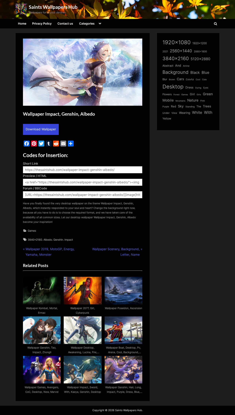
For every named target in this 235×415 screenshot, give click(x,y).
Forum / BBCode (35, 188)
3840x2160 (35, 239)
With (208, 112)
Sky (181, 106)
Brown (172, 79)
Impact (68, 239)
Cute (204, 79)
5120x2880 (200, 59)
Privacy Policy (42, 23)
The (198, 106)
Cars (180, 79)
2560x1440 (181, 50)
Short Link (30, 163)
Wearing (184, 113)
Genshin (58, 239)
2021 (165, 51)
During (198, 87)
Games (32, 230)
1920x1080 (176, 42)
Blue (205, 72)
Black (195, 72)
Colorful (190, 79)
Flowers (167, 94)
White (197, 112)
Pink (202, 100)
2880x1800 (200, 51)
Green (208, 94)
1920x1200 (199, 43)
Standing (190, 106)
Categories (87, 23)
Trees (207, 106)
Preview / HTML (35, 176)
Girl (192, 94)
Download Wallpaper (41, 129)
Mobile (168, 100)
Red (173, 106)
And (178, 65)
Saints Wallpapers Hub (53, 7)
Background (175, 72)
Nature (192, 100)
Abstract (167, 65)
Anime (186, 65)
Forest (176, 94)
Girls (199, 94)
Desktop (173, 86)
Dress (189, 87)
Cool (198, 79)
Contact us (65, 23)
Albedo (48, 239)
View (174, 113)
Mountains (180, 101)
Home (22, 23)
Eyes (205, 87)
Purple (165, 106)
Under (166, 112)
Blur (164, 79)
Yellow (166, 118)
